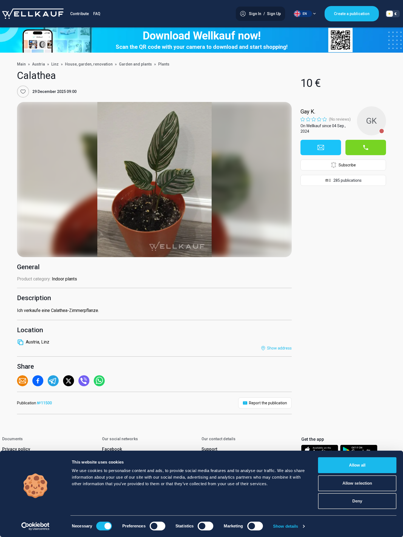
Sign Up (274, 14)
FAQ (96, 14)
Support (209, 449)
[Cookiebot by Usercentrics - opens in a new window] (35, 526)
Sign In (255, 14)
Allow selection (357, 483)
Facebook (112, 449)
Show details (285, 526)
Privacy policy (16, 449)
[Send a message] (320, 147)
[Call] (365, 147)
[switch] (157, 526)
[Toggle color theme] (392, 13)
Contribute (79, 14)
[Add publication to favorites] (23, 92)
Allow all (357, 465)
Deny (357, 501)
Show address (279, 348)
